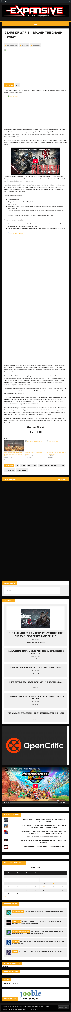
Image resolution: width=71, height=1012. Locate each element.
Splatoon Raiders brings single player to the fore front (35, 667)
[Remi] (8, 954)
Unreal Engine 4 (22, 470)
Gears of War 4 (44, 465)
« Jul (5, 897)
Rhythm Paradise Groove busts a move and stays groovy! (35, 682)
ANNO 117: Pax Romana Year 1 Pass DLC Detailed (43, 837)
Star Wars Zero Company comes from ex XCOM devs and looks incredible (35, 652)
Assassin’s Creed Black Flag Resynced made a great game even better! (35, 697)
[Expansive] (35, 11)
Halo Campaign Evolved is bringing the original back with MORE (35, 713)
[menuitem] (1, 1)
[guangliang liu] (8, 914)
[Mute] (64, 803)
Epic (17, 465)
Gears (23, 465)
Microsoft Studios (57, 465)
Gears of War (31, 465)
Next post (62, 479)
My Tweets (5, 966)
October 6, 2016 (12, 45)
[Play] (4, 803)
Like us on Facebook (11, 971)
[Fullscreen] (66, 803)
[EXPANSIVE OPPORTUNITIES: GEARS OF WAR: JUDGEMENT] (56, 445)
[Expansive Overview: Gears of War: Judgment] (35, 445)
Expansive (25, 45)
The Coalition (9, 470)
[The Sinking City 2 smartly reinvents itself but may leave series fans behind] (35, 626)
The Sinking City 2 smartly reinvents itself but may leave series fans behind (35, 634)
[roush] (8, 944)
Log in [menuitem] (5, 1)
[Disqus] (35, 507)
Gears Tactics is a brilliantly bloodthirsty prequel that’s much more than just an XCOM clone (13, 454)
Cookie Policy (34, 1009)
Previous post (10, 479)
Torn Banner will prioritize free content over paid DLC (43, 846)
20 (44, 887)
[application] (35, 785)
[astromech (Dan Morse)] (8, 934)
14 (53, 883)
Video (17, 85)
